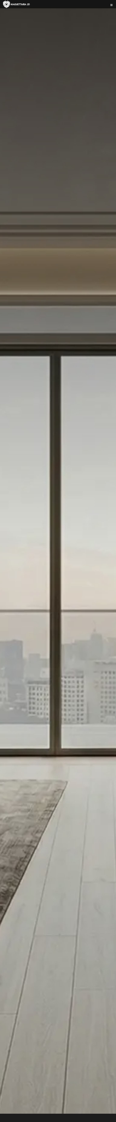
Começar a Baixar (46, 61)
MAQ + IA (72, 61)
